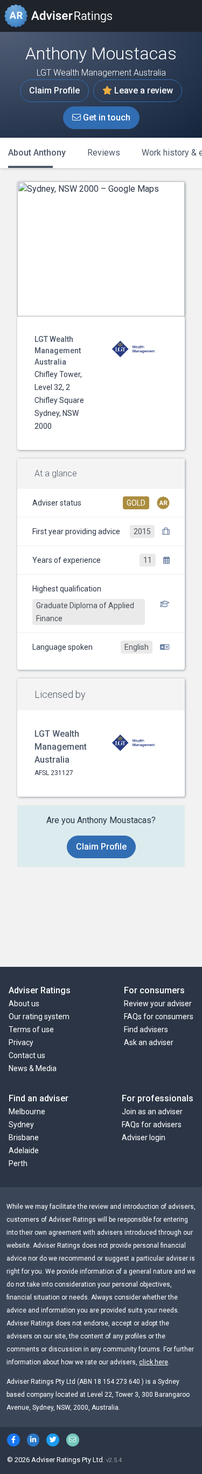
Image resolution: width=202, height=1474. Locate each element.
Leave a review (142, 90)
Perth (18, 1163)
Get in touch (105, 117)
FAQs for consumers (158, 1016)
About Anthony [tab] (37, 152)
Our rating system (39, 1016)
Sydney (21, 1124)
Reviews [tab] (103, 152)
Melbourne (27, 1111)
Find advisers (146, 1029)
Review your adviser (158, 1003)
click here (153, 1362)
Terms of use (31, 1029)
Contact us (27, 1055)
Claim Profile (54, 90)
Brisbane (24, 1137)
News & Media (33, 1068)
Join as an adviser (152, 1111)
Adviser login (143, 1137)
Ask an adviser (148, 1042)
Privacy (21, 1042)
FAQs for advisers (152, 1124)
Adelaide (24, 1150)
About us (24, 1003)
